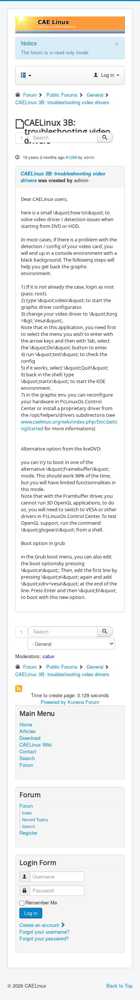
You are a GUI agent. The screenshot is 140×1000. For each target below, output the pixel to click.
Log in (30, 912)
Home (25, 724)
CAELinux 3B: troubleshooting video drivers (63, 177)
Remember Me (41, 902)
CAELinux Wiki (35, 744)
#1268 (71, 157)
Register (28, 832)
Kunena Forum (83, 701)
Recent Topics (35, 819)
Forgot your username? (44, 931)
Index (27, 813)
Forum (26, 765)
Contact (27, 751)
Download (29, 738)
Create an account (39, 924)
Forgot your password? (44, 938)
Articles (27, 731)
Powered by (53, 701)
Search (27, 758)
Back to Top (119, 985)
